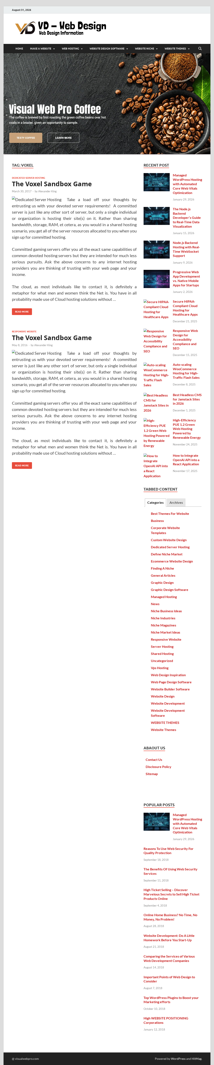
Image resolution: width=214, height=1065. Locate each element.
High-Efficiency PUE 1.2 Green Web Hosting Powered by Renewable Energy (187, 428)
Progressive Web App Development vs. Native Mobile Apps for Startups (186, 278)
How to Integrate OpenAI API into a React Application (186, 459)
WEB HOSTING (70, 48)
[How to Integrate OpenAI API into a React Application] (157, 456)
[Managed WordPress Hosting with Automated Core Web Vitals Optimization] (157, 175)
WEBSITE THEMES (175, 48)
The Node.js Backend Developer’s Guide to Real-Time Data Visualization (187, 217)
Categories (155, 502)
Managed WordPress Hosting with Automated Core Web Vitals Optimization (187, 183)
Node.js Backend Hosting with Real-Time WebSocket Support (186, 249)
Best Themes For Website (170, 513)
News (155, 604)
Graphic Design (162, 582)
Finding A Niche (162, 568)
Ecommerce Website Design (172, 561)
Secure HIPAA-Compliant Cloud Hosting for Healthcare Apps (185, 307)
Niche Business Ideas (166, 611)
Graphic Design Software (169, 590)
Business (157, 521)
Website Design (163, 696)
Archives (176, 502)
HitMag (196, 1058)
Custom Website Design (169, 540)
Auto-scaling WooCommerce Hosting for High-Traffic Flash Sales (186, 370)
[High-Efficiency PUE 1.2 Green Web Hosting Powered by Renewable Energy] (157, 420)
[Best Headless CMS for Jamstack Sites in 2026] (157, 395)
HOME (19, 48)
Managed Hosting (164, 597)
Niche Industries (163, 618)
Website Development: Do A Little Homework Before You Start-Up (169, 938)
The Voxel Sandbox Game (52, 183)
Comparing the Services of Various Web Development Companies (169, 958)
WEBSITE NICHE (144, 48)
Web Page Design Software (171, 682)
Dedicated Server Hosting (28, 177)
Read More (20, 310)
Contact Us (154, 759)
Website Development (168, 703)
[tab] (155, 503)
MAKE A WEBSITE (40, 48)
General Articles (163, 575)
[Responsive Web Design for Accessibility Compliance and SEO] (157, 331)
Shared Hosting (162, 654)
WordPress (178, 1058)
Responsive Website (24, 331)
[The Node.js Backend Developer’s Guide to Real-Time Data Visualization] (157, 209)
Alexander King (47, 191)
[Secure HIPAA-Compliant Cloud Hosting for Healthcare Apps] (157, 302)
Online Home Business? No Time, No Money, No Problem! (170, 917)
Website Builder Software (170, 689)
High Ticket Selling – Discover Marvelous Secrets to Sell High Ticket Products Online (171, 894)
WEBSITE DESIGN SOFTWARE (107, 48)
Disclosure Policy (158, 767)
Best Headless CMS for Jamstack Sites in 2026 (187, 399)
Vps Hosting (159, 668)
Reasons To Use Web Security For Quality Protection (169, 851)
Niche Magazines (163, 625)
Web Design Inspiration (168, 675)
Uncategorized (162, 661)
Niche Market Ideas (165, 632)
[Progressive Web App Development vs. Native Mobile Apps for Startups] (157, 272)
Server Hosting (162, 646)
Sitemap (152, 774)
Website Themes (163, 730)
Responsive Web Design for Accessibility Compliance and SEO (185, 339)
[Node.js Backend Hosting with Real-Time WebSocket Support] (157, 243)
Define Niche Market (166, 554)
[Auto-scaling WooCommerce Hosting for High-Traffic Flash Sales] (157, 365)
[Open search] (200, 49)
